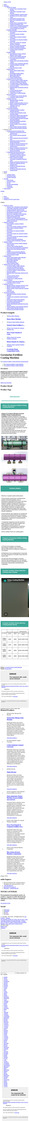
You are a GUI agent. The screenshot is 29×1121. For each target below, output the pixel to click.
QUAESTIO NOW (5, 903)
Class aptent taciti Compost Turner (13, 923)
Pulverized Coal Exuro (15, 91)
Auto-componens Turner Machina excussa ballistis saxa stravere (18, 27)
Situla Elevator (13, 107)
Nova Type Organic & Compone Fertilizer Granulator (18, 43)
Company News (11, 174)
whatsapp (3, 928)
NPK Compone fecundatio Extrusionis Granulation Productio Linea (18, 159)
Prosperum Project (11, 176)
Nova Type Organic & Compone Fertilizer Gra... (15, 825)
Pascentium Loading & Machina (18, 117)
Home (5, 4)
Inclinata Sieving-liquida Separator (18, 128)
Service (8, 183)
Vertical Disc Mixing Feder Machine (19, 115)
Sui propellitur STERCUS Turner (9, 919)
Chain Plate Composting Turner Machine (17, 208)
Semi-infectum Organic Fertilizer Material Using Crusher (18, 54)
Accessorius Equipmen (12, 108)
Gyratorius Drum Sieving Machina (18, 96)
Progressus (9, 185)
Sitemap (8, 918)
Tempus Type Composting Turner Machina (17, 207)
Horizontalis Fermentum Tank (17, 18)
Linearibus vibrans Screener (17, 97)
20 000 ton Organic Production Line (19, 143)
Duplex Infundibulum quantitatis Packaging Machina (18, 121)
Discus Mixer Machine (15, 74)
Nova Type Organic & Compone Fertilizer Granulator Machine (18, 46)
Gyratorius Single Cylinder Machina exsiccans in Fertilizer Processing (19, 81)
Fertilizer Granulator (12, 30)
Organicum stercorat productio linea (15, 131)
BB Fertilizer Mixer (14, 76)
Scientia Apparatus (11, 177)
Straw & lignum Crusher (16, 67)
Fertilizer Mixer (10, 69)
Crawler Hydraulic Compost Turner (18, 14)
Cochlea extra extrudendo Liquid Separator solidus (18, 113)
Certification (10, 187)
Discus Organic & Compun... (16, 341)
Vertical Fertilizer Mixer (15, 77)
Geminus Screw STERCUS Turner (13, 921)
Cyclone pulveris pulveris (16, 90)
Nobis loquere (7, 188)
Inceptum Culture (11, 181)
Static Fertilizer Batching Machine (18, 126)
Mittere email (4, 926)
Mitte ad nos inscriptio (6, 382)
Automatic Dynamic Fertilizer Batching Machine (17, 110)
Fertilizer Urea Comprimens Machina (19, 63)
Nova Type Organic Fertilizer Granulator (17, 226)
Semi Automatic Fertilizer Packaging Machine (14, 920)
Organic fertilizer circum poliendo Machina (17, 306)
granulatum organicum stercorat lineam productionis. (17, 141)
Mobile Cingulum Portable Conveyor (19, 103)
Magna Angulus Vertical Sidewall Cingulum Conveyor (18, 105)
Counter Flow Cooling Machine (18, 93)
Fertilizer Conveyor (11, 98)
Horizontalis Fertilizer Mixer (17, 73)
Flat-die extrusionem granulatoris (18, 48)
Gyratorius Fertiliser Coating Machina (19, 84)
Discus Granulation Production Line (19, 147)
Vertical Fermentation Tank (16, 24)
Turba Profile (10, 180)
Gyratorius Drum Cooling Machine (18, 83)
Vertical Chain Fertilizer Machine (18, 56)
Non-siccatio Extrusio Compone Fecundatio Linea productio (18, 155)
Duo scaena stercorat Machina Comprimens (17, 247)
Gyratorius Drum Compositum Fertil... (13, 350)
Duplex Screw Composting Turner (18, 22)
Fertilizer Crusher (11, 52)
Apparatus (6, 6)
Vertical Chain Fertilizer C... (16, 325)
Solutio (5, 171)
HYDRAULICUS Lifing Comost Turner (17, 211)
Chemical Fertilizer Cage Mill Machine (16, 253)
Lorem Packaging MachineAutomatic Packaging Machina (19, 119)
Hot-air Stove (8, 668)
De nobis (6, 178)
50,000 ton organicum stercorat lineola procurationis (17, 150)
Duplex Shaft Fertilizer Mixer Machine (16, 257)
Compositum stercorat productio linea (16, 152)
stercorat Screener (11, 94)
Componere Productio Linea (17, 153)
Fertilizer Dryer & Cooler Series (14, 79)
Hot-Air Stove (21, 919)
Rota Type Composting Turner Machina (16, 214)
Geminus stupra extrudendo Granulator (16, 240)
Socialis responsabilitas (12, 184)
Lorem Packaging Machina (13, 302)
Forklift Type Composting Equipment (19, 25)
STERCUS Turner (11, 7)
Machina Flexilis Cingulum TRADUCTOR (16, 100)
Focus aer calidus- (14, 86)
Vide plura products (12, 738)
